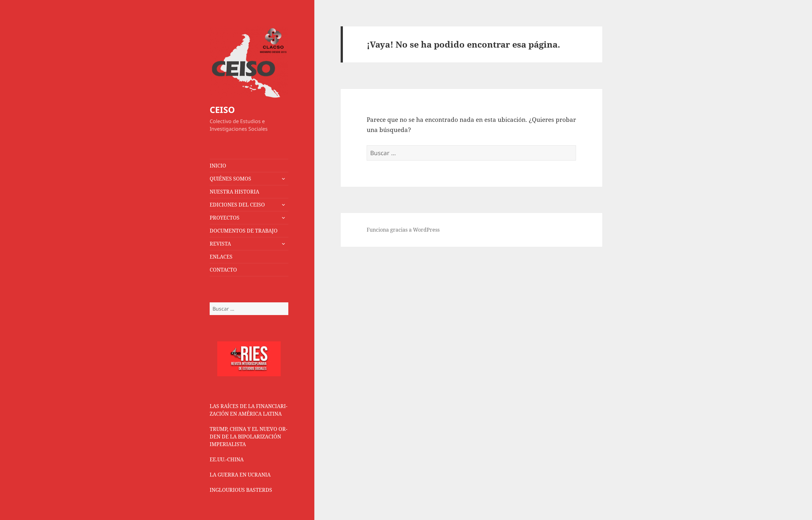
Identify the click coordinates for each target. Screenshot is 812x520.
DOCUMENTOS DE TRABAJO (244, 230)
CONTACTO (223, 269)
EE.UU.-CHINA (227, 459)
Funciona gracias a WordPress (403, 229)
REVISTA (220, 243)
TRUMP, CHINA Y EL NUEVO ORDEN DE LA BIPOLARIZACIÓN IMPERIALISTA (248, 436)
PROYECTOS (224, 217)
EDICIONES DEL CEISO (237, 204)
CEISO (222, 109)
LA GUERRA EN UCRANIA (240, 474)
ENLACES (221, 256)
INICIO (218, 165)
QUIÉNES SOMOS (230, 178)
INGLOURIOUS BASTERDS (241, 489)
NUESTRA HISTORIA (234, 191)
